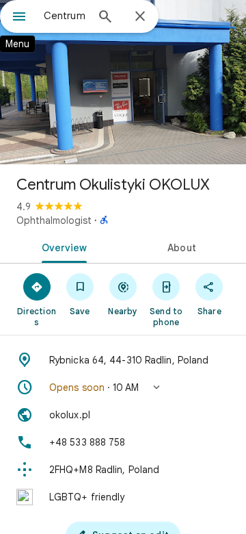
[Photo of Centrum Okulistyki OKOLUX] (123, 82)
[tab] (62, 246)
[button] (123, 387)
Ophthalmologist (54, 220)
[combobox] (65, 16)
